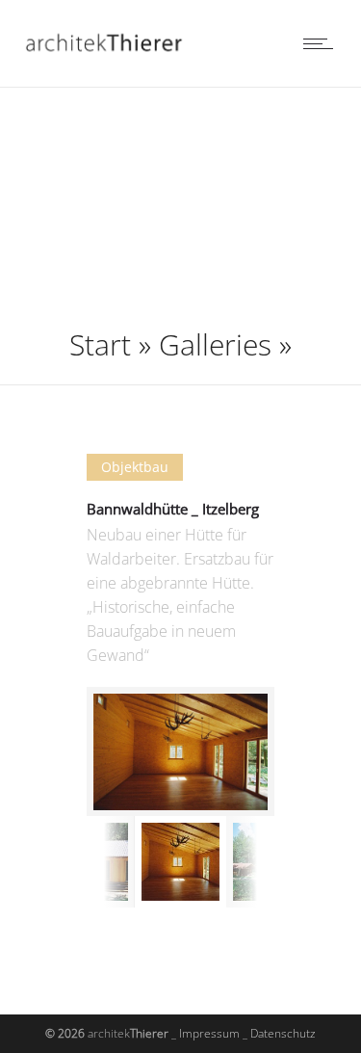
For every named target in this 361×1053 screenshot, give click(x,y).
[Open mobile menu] (322, 43)
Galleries (215, 344)
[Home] (110, 61)
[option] (180, 752)
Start (100, 344)
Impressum (209, 1033)
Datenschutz (283, 1033)
